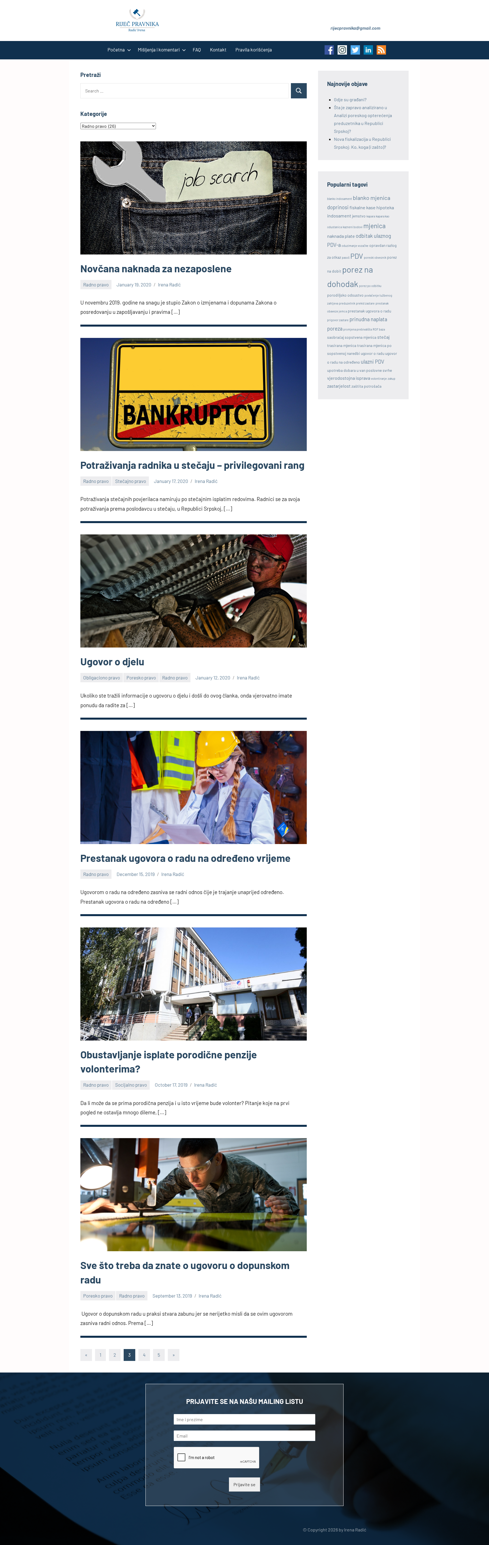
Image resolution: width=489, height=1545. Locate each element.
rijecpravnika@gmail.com (355, 28)
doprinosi (338, 207)
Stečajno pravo (130, 481)
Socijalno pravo (131, 1084)
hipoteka (385, 207)
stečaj (383, 337)
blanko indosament (339, 198)
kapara (370, 216)
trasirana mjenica (341, 345)
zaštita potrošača (366, 386)
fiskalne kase (362, 207)
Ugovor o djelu (112, 661)
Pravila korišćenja (253, 49)
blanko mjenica (371, 197)
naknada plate (341, 236)
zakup (391, 378)
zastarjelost (339, 386)
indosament (339, 215)
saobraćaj (335, 337)
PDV (356, 256)
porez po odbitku (370, 286)
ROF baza (379, 329)
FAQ (197, 49)
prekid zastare (365, 303)
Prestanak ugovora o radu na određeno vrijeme (185, 858)
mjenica (374, 226)
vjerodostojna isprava (348, 378)
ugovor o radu (372, 353)
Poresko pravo (141, 677)
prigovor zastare (338, 320)
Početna (116, 49)
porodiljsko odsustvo (345, 295)
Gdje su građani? (350, 99)
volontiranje (379, 378)
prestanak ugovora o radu (369, 310)
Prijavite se (244, 1484)
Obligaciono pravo (101, 677)
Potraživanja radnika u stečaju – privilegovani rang (192, 465)
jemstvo (359, 215)
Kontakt (218, 49)
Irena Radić (169, 284)
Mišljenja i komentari (159, 49)
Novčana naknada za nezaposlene (156, 268)
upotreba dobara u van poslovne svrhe (359, 370)
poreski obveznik (375, 257)
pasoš (345, 257)
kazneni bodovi (353, 227)
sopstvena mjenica (360, 337)
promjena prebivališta (357, 329)
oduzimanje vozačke (355, 245)
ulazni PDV (372, 362)
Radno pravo (96, 284)
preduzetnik (347, 303)
